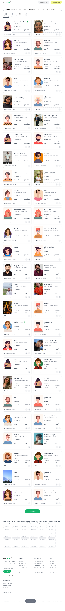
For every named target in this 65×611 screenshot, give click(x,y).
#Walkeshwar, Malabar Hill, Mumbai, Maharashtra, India (25, 543)
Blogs (20, 572)
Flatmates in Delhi (38, 561)
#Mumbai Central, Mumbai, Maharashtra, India (16, 539)
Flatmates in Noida (38, 563)
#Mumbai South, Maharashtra (25, 539)
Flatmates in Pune (38, 570)
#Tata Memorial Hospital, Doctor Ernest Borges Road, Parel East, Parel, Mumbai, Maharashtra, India (25, 533)
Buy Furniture (6, 588)
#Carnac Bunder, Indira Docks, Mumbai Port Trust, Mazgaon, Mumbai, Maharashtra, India (16, 546)
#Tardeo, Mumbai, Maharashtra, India (25, 526)
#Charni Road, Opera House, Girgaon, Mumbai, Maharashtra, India (52, 536)
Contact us (7, 571)
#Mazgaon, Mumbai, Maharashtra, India (8, 546)
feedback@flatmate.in (8, 568)
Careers (20, 570)
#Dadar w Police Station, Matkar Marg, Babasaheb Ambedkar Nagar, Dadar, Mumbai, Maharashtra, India (8, 536)
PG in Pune (52, 570)
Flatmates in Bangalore (39, 568)
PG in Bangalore (53, 568)
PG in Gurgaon (53, 565)
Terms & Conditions (23, 563)
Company (21, 561)
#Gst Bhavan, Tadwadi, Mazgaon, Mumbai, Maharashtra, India (43, 543)
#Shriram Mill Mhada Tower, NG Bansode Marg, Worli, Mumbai (34, 529)
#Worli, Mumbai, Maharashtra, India (43, 529)
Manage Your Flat (7, 592)
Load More (32, 511)
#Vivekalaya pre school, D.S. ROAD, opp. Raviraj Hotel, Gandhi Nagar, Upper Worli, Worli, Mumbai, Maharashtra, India (25, 529)
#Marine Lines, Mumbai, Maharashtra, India (16, 543)
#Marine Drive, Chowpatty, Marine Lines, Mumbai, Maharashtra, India (8, 543)
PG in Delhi (52, 561)
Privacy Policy (22, 565)
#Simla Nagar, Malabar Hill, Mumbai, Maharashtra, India (43, 539)
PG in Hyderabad (53, 572)
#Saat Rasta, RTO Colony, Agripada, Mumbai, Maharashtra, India (25, 546)
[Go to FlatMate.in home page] (7, 2)
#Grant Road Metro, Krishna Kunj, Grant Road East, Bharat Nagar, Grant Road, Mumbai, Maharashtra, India (43, 536)
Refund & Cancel (23, 568)
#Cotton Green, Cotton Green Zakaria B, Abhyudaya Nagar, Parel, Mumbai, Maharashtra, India (52, 529)
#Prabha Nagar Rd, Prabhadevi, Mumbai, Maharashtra (16, 536)
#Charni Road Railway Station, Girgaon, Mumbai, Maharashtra (8, 539)
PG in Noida (52, 563)
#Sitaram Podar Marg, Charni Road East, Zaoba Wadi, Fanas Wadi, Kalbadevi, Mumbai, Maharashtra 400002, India (16, 526)
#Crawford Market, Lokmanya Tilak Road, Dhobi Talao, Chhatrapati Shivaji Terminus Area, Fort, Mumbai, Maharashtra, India (34, 526)
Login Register (43, 2)
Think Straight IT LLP (15, 601)
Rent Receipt (6, 590)
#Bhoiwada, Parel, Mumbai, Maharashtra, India (34, 533)
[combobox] (32, 9)
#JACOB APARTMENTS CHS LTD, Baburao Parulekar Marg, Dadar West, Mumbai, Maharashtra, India (25, 536)
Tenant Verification (7, 585)
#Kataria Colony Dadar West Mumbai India (34, 536)
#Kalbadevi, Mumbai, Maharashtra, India (34, 539)
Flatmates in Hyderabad (40, 572)
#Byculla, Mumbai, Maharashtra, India (43, 526)
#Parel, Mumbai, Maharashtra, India (8, 533)
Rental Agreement (7, 583)
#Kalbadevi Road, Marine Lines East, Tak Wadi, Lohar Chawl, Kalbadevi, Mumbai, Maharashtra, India (52, 539)
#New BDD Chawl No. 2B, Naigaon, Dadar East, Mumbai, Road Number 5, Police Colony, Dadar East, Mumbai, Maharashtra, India (43, 533)
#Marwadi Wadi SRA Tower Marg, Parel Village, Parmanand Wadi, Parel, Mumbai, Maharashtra (16, 533)
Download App (56, 2)
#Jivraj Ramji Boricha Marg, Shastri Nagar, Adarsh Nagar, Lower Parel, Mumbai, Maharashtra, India (16, 529)
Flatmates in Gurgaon (39, 565)
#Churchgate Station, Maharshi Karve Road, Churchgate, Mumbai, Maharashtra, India (43, 546)
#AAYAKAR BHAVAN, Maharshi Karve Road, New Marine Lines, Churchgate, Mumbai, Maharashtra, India (52, 543)
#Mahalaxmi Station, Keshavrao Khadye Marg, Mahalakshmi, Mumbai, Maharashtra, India (34, 546)
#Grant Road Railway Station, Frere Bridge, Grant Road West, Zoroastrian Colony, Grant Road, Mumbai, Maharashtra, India (8, 526)
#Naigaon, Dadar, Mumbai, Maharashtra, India (52, 533)
